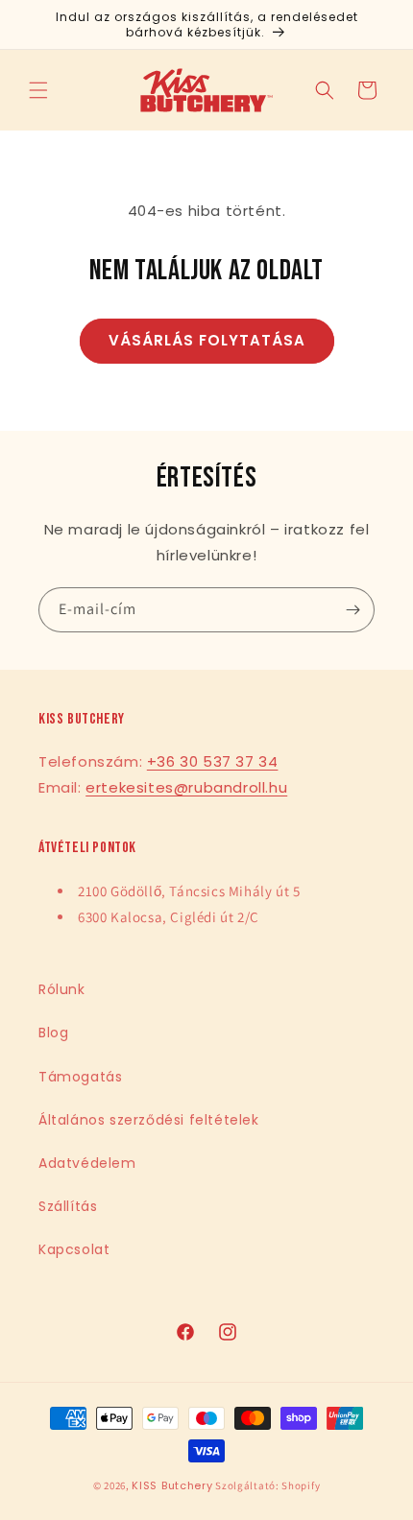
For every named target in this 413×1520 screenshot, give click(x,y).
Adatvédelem (87, 1163)
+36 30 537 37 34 (213, 761)
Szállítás (67, 1206)
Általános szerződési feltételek (148, 1119)
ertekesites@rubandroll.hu (186, 787)
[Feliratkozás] (352, 609)
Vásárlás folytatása (207, 340)
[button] (38, 90)
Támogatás (80, 1076)
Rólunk (61, 989)
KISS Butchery (172, 1485)
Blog (53, 1032)
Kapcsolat (73, 1249)
